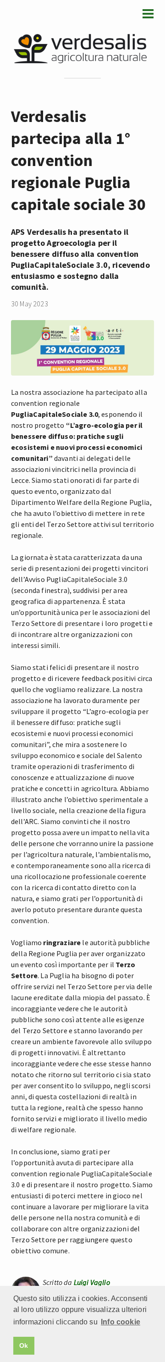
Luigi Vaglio (92, 1282)
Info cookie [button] (120, 1322)
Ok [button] (23, 1345)
